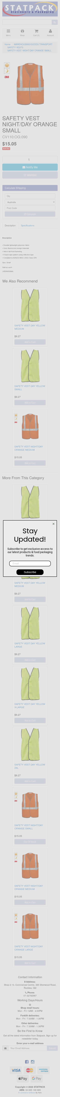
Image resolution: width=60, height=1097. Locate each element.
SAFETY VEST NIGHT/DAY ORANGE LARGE (28, 948)
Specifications (27, 225)
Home (7, 44)
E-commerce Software (26, 1092)
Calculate (31, 214)
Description (10, 225)
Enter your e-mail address (30, 1043)
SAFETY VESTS (15, 47)
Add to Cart (30, 342)
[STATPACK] (30, 7)
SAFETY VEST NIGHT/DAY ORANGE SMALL (29, 50)
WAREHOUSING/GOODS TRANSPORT (33, 44)
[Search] (55, 22)
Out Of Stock (30, 841)
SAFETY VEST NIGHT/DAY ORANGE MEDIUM (28, 448)
